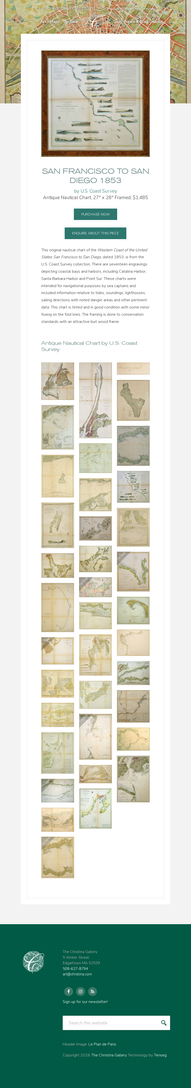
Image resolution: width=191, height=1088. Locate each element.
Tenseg (160, 1055)
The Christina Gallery (65, 8)
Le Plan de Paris (102, 1044)
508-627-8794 (75, 968)
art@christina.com (77, 974)
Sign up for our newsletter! (85, 1001)
